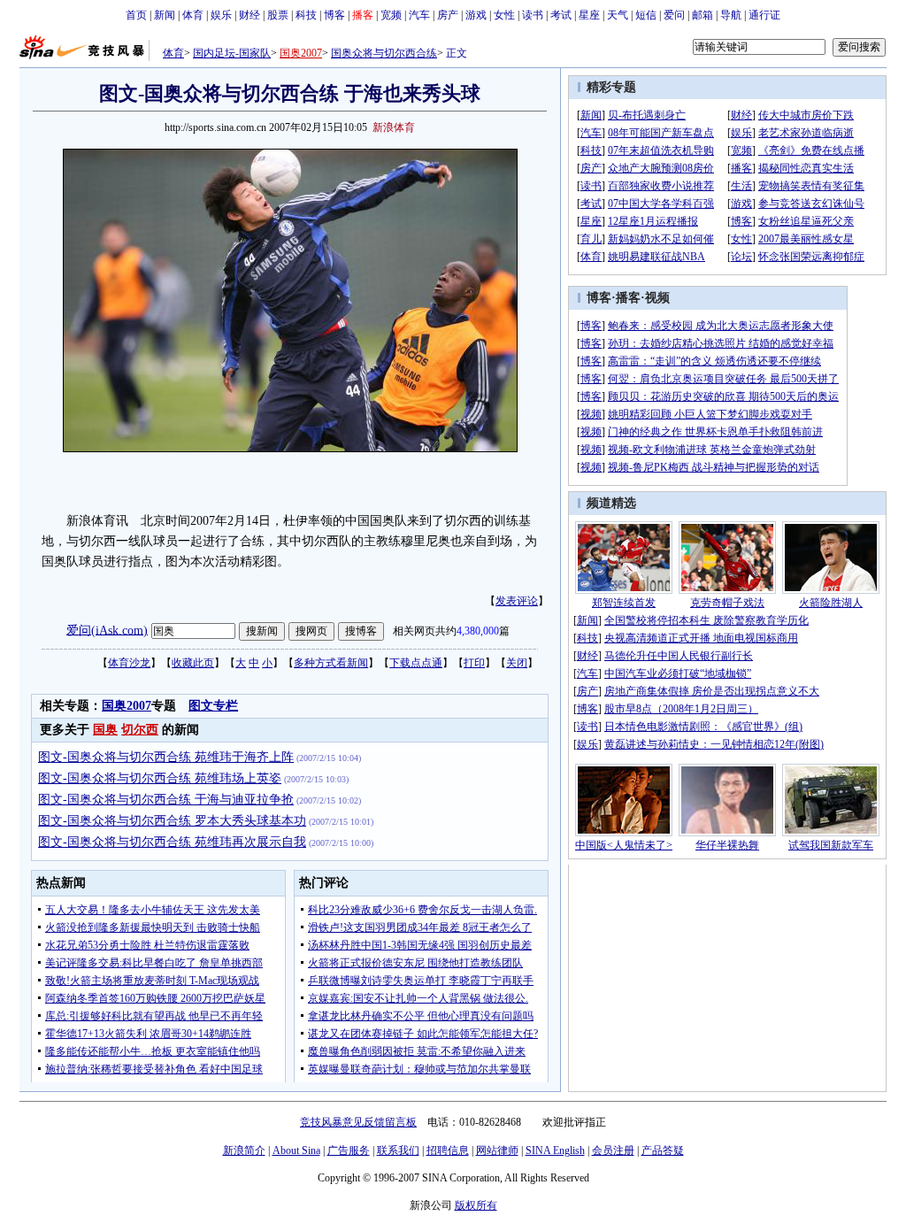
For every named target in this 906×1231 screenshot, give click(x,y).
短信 (645, 15)
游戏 (476, 15)
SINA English (555, 1150)
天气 (617, 15)
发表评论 (516, 601)
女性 (504, 15)
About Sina (296, 1150)
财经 (249, 15)
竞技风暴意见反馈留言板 (358, 1122)
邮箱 (702, 15)
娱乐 (221, 15)
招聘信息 (447, 1150)
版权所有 (476, 1205)
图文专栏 (213, 705)
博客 (334, 15)
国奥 (105, 729)
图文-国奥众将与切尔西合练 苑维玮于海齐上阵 (166, 757)
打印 (474, 663)
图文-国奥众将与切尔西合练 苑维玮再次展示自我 (172, 842)
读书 (532, 15)
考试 (561, 15)
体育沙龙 (129, 663)
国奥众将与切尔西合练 (384, 53)
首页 (136, 15)
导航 (730, 15)
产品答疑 (662, 1150)
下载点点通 (415, 663)
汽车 (419, 15)
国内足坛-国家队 (232, 53)
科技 (306, 15)
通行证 (764, 15)
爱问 (674, 15)
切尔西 (139, 729)
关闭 (516, 663)
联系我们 (398, 1150)
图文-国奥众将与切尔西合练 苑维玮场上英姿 (159, 778)
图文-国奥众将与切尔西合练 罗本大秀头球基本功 (172, 820)
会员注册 (613, 1150)
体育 (192, 15)
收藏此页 (193, 663)
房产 (447, 15)
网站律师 (497, 1150)
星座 (589, 15)
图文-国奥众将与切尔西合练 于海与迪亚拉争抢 (166, 799)
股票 (277, 15)
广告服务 (348, 1150)
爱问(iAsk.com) (107, 629)
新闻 (164, 15)
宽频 (391, 15)
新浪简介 (244, 1150)
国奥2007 (301, 53)
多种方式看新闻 (331, 663)
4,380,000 (478, 631)
